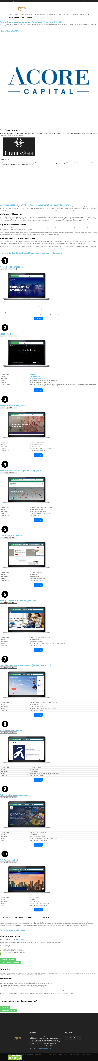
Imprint (88, 1054)
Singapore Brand (19, 939)
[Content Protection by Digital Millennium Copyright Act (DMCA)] (15, 1059)
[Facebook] (81, 1)
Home (10, 14)
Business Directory (79, 14)
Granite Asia (4, 160)
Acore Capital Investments (10, 130)
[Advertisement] (62, 7)
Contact (29, 17)
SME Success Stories (26, 14)
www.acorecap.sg (34, 306)
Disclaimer (54, 1054)
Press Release (67, 14)
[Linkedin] (84, 1)
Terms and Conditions (69, 1054)
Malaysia (22, 1)
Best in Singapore (40, 14)
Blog (23, 17)
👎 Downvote (12, 269)
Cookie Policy (78, 1054)
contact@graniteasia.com (36, 378)
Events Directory (14, 17)
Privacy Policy (60, 1054)
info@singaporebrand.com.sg (43, 1048)
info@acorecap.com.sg (36, 308)
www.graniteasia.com (35, 376)
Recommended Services (54, 14)
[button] (88, 14)
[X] (86, 1)
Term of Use (48, 1054)
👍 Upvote (4, 269)
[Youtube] (89, 1)
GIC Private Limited (6, 200)
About (16, 14)
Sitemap (84, 1054)
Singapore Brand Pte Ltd (24, 1054)
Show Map (38, 318)
